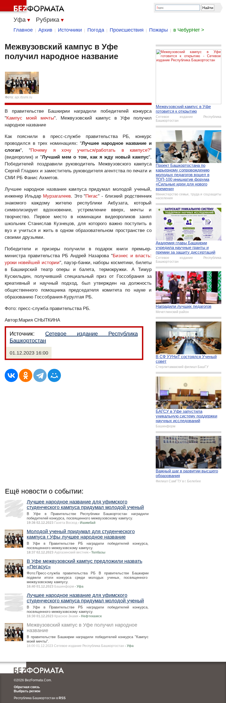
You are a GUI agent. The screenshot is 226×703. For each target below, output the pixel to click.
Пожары (158, 30)
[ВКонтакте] (11, 375)
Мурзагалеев (57, 196)
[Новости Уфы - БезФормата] (33, 7)
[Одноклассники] (25, 375)
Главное (23, 30)
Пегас (91, 196)
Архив (45, 30)
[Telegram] (40, 375)
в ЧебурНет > (188, 30)
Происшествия (127, 30)
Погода (95, 30)
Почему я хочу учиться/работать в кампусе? (90, 150)
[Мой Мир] (54, 375)
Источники (70, 30)
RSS (62, 698)
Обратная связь (27, 687)
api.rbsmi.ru (23, 97)
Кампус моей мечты (30, 118)
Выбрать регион (27, 691)
